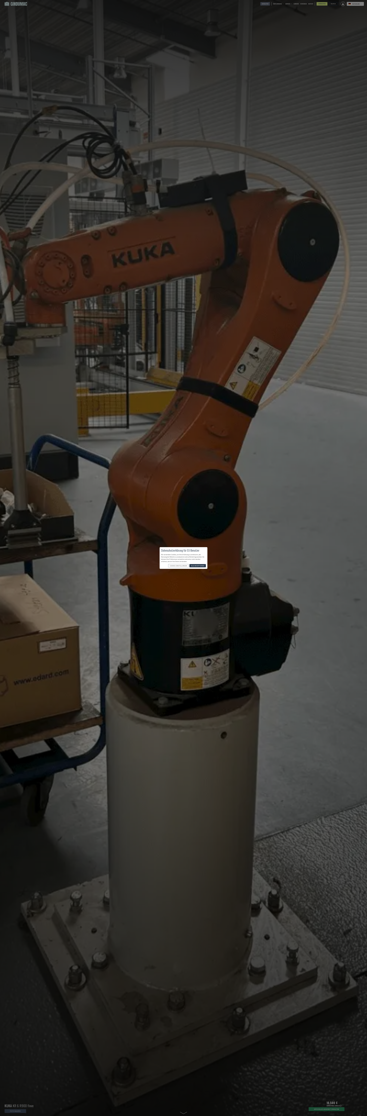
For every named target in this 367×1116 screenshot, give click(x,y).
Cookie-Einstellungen (178, 566)
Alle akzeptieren (197, 566)
